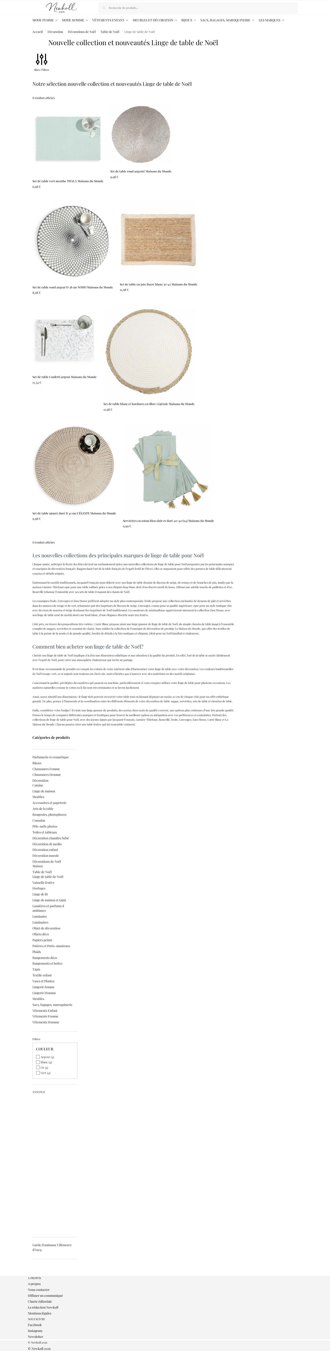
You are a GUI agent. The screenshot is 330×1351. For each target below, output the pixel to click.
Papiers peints (42, 940)
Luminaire (39, 916)
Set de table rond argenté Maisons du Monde (140, 171)
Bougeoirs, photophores (49, 814)
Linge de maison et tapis (49, 900)
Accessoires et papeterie (49, 803)
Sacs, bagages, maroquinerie (52, 1004)
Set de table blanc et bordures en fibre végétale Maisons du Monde (149, 404)
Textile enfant (42, 975)
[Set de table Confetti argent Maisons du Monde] (64, 339)
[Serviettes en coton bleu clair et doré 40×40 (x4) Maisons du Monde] (168, 469)
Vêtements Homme (45, 1022)
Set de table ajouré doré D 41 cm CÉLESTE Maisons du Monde (74, 513)
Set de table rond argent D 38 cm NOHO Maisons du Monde (72, 287)
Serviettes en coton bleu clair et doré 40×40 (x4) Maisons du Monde (168, 521)
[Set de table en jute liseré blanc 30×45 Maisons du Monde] (158, 239)
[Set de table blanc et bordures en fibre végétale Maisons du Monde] (149, 352)
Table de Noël (109, 31)
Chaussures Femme (46, 769)
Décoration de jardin (46, 844)
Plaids (36, 952)
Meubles (38, 797)
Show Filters (41, 69)
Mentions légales (39, 1313)
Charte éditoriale (40, 1301)
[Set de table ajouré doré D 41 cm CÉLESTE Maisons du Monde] (74, 465)
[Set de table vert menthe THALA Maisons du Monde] (67, 139)
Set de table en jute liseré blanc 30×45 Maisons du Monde (158, 284)
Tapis (36, 969)
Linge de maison (43, 791)
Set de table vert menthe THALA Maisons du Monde (67, 181)
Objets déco (40, 934)
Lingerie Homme (44, 993)
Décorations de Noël (82, 31)
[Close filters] (33, 1274)
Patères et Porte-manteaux (51, 946)
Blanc (44, 1062)
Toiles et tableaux (44, 832)
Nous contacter (38, 1289)
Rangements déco (44, 958)
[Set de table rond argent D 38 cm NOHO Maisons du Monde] (72, 241)
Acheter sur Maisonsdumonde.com (68, 196)
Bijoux (37, 763)
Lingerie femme (43, 987)
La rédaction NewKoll (43, 1307)
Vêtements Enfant (44, 1010)
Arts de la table (42, 808)
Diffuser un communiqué (45, 1295)
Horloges (38, 888)
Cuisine (37, 785)
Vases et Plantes (43, 981)
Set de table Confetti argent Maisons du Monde (64, 377)
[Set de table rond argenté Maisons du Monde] (140, 134)
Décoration (55, 31)
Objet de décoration (46, 928)
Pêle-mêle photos (44, 826)
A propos (34, 1284)
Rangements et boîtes (47, 963)
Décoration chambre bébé (50, 838)
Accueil (37, 31)
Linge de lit (40, 894)
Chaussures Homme (46, 774)
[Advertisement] (55, 1164)
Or (42, 1067)
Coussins (38, 820)
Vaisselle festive (43, 882)
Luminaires (40, 922)
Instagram (35, 1331)
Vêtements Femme (45, 1016)
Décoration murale (45, 855)
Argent (45, 1057)
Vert (43, 1073)
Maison (37, 866)
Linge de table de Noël (47, 876)
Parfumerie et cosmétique (50, 757)
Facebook (35, 1325)
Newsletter (35, 1336)
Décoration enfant (45, 849)
